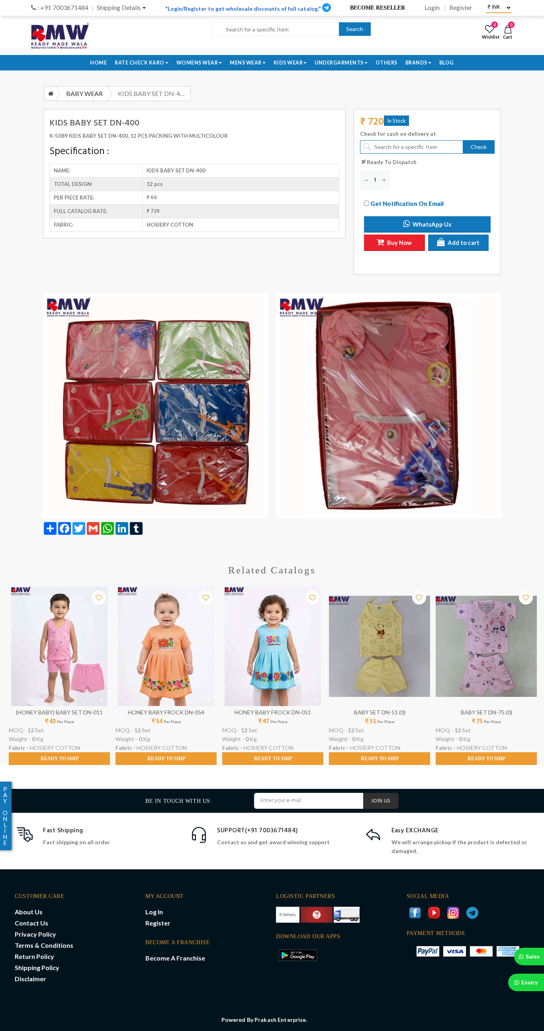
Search (354, 28)
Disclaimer (30, 978)
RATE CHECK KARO (139, 63)
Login (432, 7)
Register (460, 7)
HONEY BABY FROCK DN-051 (273, 712)
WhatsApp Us (432, 224)
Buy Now (399, 242)
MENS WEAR (246, 63)
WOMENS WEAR (197, 63)
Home (98, 63)
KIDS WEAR (288, 63)
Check (479, 146)
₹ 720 (372, 122)
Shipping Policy (37, 967)
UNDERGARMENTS (339, 63)
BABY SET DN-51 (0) (379, 712)
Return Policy (34, 956)
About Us (29, 912)
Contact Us (31, 923)
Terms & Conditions (44, 945)
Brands (416, 63)
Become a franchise (175, 958)
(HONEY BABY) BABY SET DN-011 (59, 712)
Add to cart (463, 242)
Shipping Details (119, 7)
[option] (59, 676)
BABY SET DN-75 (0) (486, 712)
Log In (154, 912)
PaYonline (5, 815)
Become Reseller (377, 8)
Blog (446, 63)
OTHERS (386, 63)
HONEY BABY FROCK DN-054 (166, 712)
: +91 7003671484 (62, 7)
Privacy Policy (35, 934)
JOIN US (381, 801)
